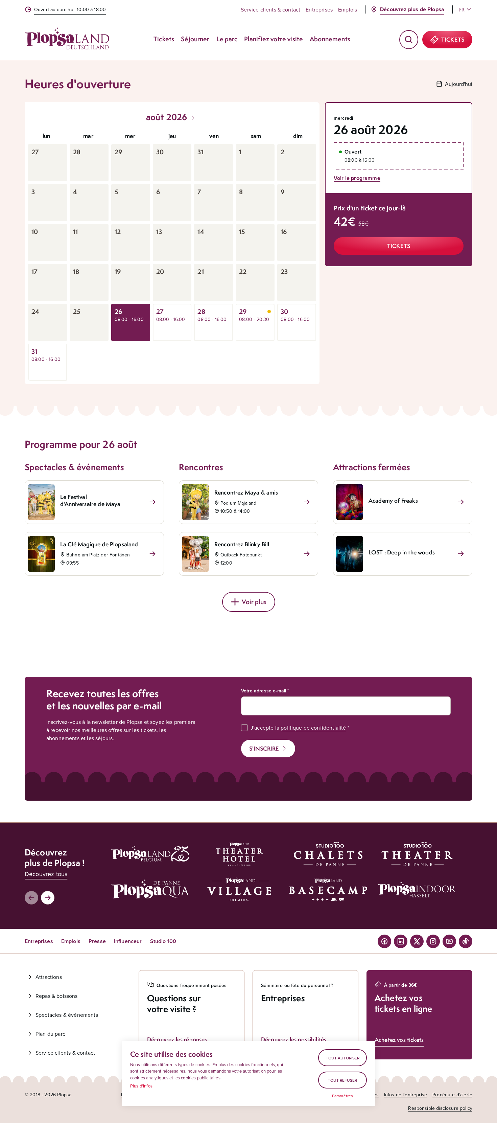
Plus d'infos (141, 1086)
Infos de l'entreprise (405, 1094)
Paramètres (342, 1096)
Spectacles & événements (67, 1014)
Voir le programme (357, 178)
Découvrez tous (46, 874)
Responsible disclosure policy (440, 1108)
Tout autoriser (342, 1058)
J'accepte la (298, 727)
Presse (97, 941)
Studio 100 (163, 941)
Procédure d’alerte (452, 1094)
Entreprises (319, 9)
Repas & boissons (57, 996)
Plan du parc (50, 1033)
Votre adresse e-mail (263, 691)
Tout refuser (342, 1080)
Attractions (49, 977)
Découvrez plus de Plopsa (412, 9)
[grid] (172, 254)
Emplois (347, 9)
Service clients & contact (270, 9)
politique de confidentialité (313, 727)
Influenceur (128, 941)
